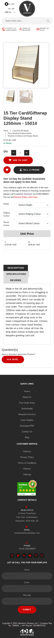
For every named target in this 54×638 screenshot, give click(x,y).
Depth (6, 204)
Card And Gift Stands (21, 131)
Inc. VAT (11, 9)
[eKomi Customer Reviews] (27, 488)
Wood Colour (6, 223)
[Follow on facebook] (12, 555)
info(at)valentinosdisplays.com (27, 533)
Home (5, 131)
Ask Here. (13, 359)
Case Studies (27, 420)
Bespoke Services (27, 414)
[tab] (15, 268)
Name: (27, 570)
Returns (27, 468)
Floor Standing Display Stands (20, 133)
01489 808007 (11, 30)
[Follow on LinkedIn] (24, 555)
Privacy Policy (27, 457)
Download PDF (27, 426)
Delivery (27, 451)
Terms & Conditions (27, 463)
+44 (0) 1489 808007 (27, 549)
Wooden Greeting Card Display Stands (23, 136)
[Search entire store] (48, 20)
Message (27, 595)
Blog (27, 437)
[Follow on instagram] (41, 555)
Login (24, 28)
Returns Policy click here (25, 197)
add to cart (20, 160)
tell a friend (30, 170)
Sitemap (27, 474)
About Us (27, 397)
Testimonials (27, 408)
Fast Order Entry (27, 403)
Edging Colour (6, 214)
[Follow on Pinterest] (35, 555)
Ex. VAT (11, 4)
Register (26, 30)
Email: (27, 582)
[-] (13, 152)
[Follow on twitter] (18, 555)
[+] (26, 152)
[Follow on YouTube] (30, 555)
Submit (27, 610)
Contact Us (27, 431)
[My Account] (20, 28)
